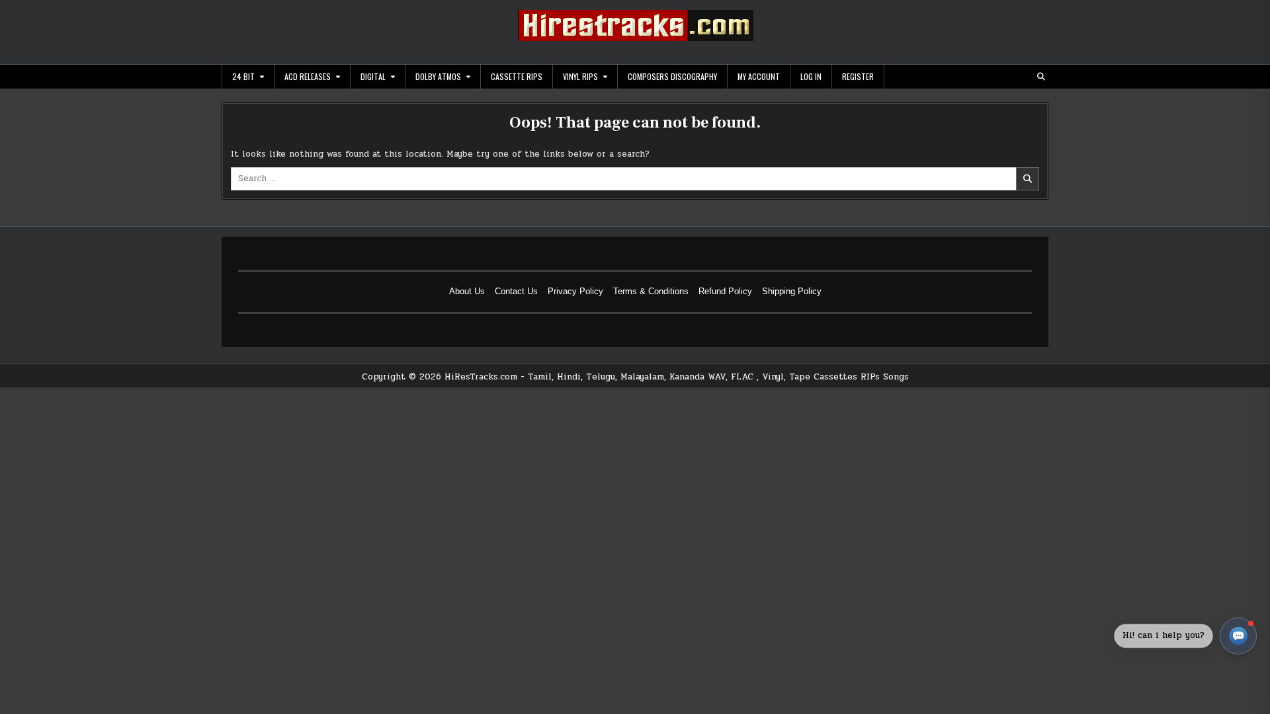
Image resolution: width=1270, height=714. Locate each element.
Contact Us (516, 291)
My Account (759, 76)
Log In (811, 76)
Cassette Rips (516, 76)
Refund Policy (725, 291)
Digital (373, 76)
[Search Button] (1041, 76)
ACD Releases (307, 76)
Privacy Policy (575, 291)
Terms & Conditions (651, 291)
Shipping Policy (792, 291)
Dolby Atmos (438, 76)
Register (858, 76)
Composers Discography (672, 76)
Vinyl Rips (580, 76)
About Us (467, 291)
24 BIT (243, 76)
